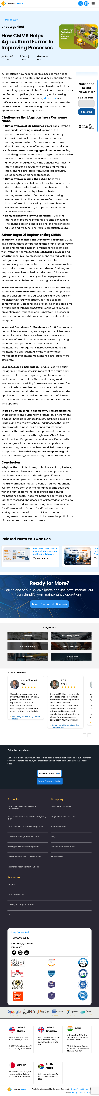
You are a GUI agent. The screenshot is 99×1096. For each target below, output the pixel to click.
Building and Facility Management (23, 846)
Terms (88, 1092)
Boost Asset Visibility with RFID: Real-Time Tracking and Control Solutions (45, 551)
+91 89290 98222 (20, 937)
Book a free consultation (46, 604)
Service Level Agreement (63, 846)
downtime (50, 98)
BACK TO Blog (11, 20)
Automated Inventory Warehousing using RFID (26, 817)
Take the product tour (49, 773)
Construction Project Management (24, 856)
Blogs (53, 836)
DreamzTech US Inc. (79, 1089)
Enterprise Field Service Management (25, 826)
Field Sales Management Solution (23, 836)
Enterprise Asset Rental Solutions (23, 866)
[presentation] (84, 735)
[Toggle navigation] (93, 3)
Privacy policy (76, 1092)
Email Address (85, 97)
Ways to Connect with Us (63, 816)
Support (11, 884)
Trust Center (57, 856)
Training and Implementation (21, 904)
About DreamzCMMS (61, 806)
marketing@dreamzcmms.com (22, 945)
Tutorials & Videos (15, 894)
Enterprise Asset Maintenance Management (21, 807)
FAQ (9, 914)
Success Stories (58, 826)
